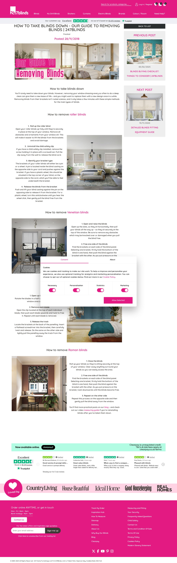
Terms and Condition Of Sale (140, 529)
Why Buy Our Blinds (99, 533)
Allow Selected (118, 300)
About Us (95, 529)
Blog (93, 537)
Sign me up (52, 530)
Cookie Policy (109, 277)
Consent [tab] (64, 259)
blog (106, 407)
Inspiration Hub (97, 512)
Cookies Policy (134, 541)
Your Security (133, 512)
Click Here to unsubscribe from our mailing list (37, 536)
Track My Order (98, 508)
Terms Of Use (133, 533)
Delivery (94, 525)
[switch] (76, 290)
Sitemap (94, 520)
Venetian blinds (77, 212)
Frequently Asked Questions (140, 516)
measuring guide (91, 410)
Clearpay (95, 541)
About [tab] (112, 259)
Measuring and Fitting (137, 508)
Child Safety (133, 520)
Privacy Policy (133, 537)
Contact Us (19, 520)
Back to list (144, 26)
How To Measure (98, 516)
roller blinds (78, 114)
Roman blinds (77, 350)
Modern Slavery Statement (139, 545)
